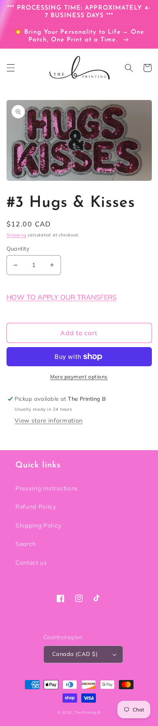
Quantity (18, 248)
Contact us (31, 562)
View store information (49, 420)
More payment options (79, 377)
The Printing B (87, 712)
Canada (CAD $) (75, 654)
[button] (10, 68)
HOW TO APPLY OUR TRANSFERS (62, 297)
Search (25, 543)
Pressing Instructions (46, 488)
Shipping (16, 235)
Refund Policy (35, 506)
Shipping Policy (38, 525)
